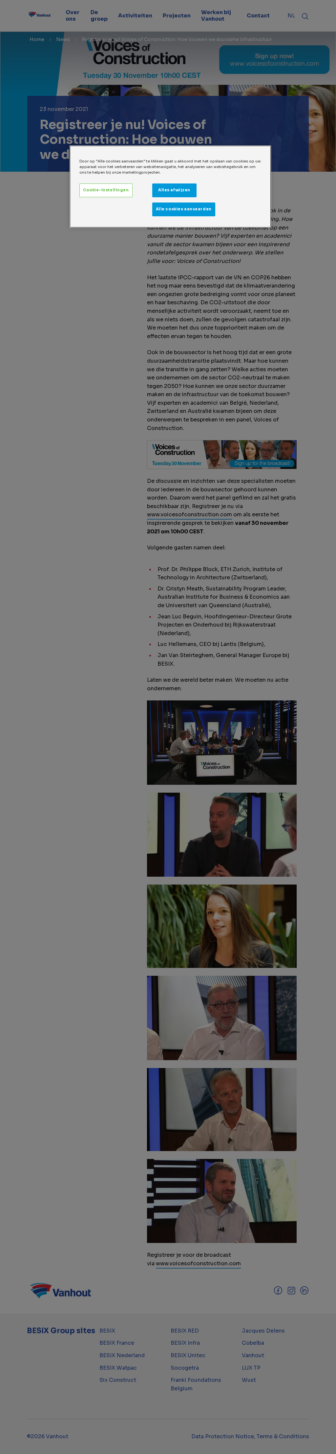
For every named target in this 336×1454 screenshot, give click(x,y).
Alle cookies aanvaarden (184, 209)
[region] (170, 186)
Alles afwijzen (174, 190)
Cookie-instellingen (106, 190)
